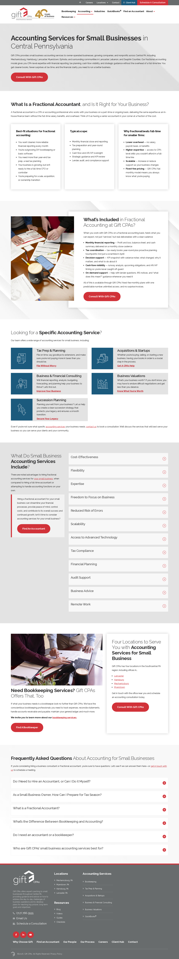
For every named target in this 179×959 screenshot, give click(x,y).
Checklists (60, 922)
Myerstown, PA (62, 885)
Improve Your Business (49, 391)
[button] (118, 458)
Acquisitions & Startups (94, 896)
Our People (70, 941)
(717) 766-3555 (25, 913)
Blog (58, 909)
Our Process (87, 941)
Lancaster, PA (61, 893)
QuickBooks (114, 11)
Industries (99, 11)
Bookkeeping (69, 11)
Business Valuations (93, 909)
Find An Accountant (33, 528)
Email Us (21, 918)
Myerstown (119, 687)
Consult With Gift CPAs (29, 77)
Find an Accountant (133, 11)
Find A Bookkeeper (27, 727)
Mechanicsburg (121, 683)
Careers (89, 3)
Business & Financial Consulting (98, 903)
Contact (115, 3)
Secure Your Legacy (47, 418)
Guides (59, 918)
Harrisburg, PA (62, 889)
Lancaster (119, 676)
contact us (91, 426)
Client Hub (130, 3)
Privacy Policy (56, 954)
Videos (59, 914)
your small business (43, 478)
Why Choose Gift (23, 941)
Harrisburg (119, 679)
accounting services (55, 426)
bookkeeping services (64, 717)
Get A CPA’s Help (126, 366)
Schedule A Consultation (153, 2)
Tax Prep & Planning (93, 889)
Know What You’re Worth (130, 391)
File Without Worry (46, 366)
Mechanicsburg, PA (64, 880)
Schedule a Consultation (32, 923)
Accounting (84, 11)
